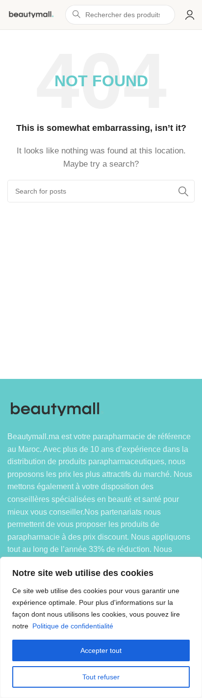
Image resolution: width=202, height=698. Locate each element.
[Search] (183, 191)
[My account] (190, 15)
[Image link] (57, 408)
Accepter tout (101, 650)
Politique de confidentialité (72, 626)
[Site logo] (31, 14)
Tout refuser (101, 677)
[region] (101, 627)
